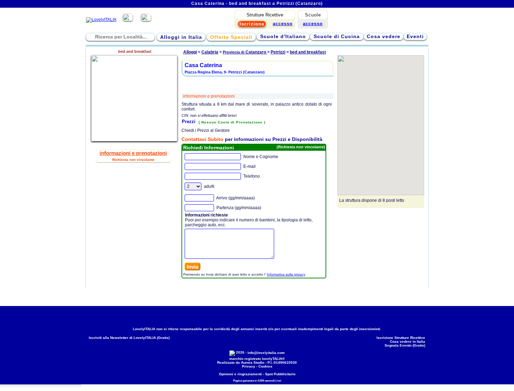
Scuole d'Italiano (283, 36)
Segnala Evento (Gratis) (405, 345)
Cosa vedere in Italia (407, 341)
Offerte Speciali (231, 37)
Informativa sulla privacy (286, 274)
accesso (313, 23)
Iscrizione (252, 24)
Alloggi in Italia (181, 37)
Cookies (265, 366)
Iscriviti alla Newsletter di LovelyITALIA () (129, 338)
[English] (146, 19)
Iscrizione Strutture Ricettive (401, 338)
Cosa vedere (383, 36)
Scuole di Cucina (337, 36)
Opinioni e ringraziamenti (240, 374)
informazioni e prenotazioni (209, 96)
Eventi (415, 36)
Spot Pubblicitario (280, 374)
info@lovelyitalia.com (266, 353)
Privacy (248, 366)
